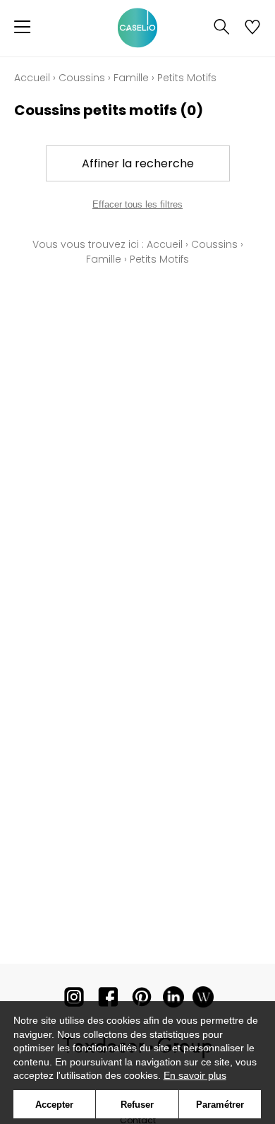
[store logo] (137, 28)
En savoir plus (195, 1075)
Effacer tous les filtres (137, 204)
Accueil (32, 78)
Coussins (82, 78)
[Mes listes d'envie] (252, 28)
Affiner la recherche (138, 163)
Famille (131, 78)
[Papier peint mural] (203, 1000)
